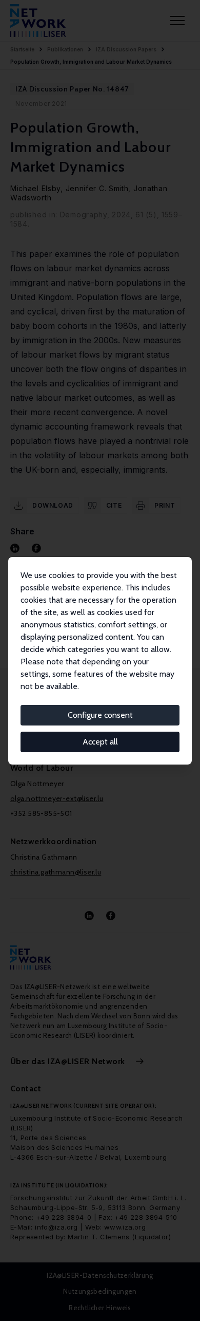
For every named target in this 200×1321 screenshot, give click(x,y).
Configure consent (100, 715)
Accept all (100, 742)
